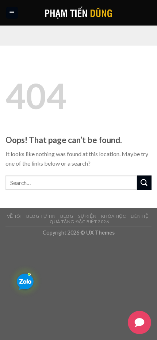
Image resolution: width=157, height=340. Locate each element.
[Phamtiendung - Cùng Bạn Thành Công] (78, 13)
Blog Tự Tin (41, 216)
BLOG (66, 216)
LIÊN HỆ (139, 216)
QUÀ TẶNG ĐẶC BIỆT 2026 (79, 221)
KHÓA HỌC (113, 216)
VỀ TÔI (14, 216)
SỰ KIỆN (87, 216)
